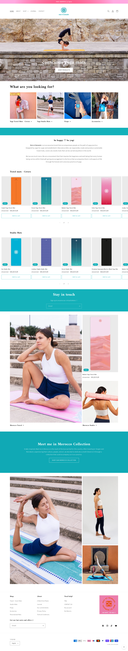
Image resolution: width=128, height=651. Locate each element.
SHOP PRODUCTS (64, 70)
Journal (39, 604)
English (14, 643)
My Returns (67, 611)
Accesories (13, 611)
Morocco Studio (89, 425)
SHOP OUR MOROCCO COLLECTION (64, 460)
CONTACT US (68, 604)
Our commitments (42, 608)
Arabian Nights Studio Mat (39, 269)
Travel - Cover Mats (16, 601)
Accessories (96, 121)
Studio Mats (13, 604)
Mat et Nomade (114, 644)
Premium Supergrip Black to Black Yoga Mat (105, 269)
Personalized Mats (15, 614)
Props (66, 121)
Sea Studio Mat (5, 269)
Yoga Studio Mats (43, 121)
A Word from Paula (43, 601)
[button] (25, 11)
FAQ (65, 601)
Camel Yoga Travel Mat (8, 208)
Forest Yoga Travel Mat (38, 208)
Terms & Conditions (43, 614)
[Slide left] (60, 223)
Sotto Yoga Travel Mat (98, 208)
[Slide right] (68, 223)
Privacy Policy (41, 611)
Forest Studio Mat (67, 269)
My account (68, 608)
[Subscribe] (79, 306)
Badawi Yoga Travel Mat (69, 208)
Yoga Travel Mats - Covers (20, 121)
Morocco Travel (16, 425)
